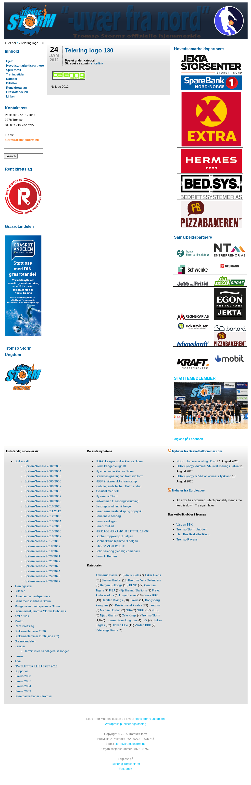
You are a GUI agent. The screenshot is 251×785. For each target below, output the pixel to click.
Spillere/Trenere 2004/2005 (43, 476)
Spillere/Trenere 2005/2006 (43, 481)
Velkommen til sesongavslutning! (117, 501)
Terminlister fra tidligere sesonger (47, 651)
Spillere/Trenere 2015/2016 (43, 531)
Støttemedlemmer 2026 (30, 631)
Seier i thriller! (105, 526)
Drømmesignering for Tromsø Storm (119, 476)
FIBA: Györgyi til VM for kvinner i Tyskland (203, 476)
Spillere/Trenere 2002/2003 (43, 466)
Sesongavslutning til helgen (114, 506)
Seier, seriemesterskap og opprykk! (119, 511)
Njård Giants (108, 615)
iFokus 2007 (23, 681)
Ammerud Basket (107, 575)
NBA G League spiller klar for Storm (119, 461)
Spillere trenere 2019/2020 (42, 551)
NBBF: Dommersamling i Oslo (196, 461)
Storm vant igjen (106, 521)
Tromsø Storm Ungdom (121, 620)
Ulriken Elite (120, 625)
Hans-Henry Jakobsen (150, 719)
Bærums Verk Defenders (144, 580)
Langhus (155, 605)
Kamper (11, 79)
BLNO (133, 585)
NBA (129, 610)
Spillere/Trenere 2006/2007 (43, 486)
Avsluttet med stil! (107, 491)
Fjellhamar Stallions (133, 590)
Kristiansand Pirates (128, 605)
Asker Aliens (153, 575)
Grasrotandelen (17, 92)
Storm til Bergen (106, 556)
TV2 (144, 620)
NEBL (155, 610)
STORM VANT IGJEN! (110, 546)
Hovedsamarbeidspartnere (25, 65)
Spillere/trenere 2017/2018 (42, 541)
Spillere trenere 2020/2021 (42, 556)
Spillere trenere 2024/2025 (42, 576)
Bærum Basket (111, 580)
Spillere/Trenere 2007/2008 (43, 491)
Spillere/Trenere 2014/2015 (43, 526)
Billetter (11, 83)
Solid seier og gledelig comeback (118, 551)
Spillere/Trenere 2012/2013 (43, 516)
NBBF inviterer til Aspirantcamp (116, 481)
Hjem (9, 61)
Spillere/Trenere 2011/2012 (43, 511)
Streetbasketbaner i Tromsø (33, 696)
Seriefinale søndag (108, 516)
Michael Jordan (110, 610)
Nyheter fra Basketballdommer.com (197, 451)
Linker (10, 96)
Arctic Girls (22, 616)
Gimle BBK (150, 595)
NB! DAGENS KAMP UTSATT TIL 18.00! (122, 531)
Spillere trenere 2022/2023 (42, 566)
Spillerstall (13, 70)
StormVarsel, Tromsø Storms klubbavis (40, 611)
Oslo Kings (129, 615)
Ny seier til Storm (107, 496)
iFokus (134, 600)
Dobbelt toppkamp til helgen (114, 536)
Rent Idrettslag (16, 87)
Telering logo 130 (89, 50)
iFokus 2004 (23, 686)
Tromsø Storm (150, 615)
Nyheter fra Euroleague (188, 490)
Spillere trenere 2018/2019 (42, 546)
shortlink (97, 63)
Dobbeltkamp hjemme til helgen (117, 541)
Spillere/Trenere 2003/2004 (43, 471)
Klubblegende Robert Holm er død (118, 486)
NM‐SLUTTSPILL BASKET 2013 (36, 666)
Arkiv (18, 661)
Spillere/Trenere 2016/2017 (43, 536)
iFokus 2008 (23, 676)
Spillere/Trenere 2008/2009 (43, 496)
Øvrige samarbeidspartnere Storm (37, 606)
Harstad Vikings (112, 600)
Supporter (21, 671)
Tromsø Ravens (187, 539)
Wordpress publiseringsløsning (125, 724)
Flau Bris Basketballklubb (193, 534)
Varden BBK (143, 625)
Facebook (125, 769)
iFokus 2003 (23, 691)
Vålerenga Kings (107, 630)
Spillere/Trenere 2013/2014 (43, 521)
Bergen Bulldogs (111, 585)
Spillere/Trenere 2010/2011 (43, 506)
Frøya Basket (128, 595)
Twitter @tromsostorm (125, 764)
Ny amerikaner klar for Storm (115, 471)
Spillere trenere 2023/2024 (42, 571)
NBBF (141, 610)
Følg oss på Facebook (188, 439)
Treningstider (15, 74)
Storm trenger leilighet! (111, 466)
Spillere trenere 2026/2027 (42, 581)
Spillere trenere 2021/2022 (42, 561)
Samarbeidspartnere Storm (33, 601)
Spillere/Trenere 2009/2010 (43, 501)
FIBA (112, 590)
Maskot (19, 621)
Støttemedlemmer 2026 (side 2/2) (37, 636)
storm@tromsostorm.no (22, 140)
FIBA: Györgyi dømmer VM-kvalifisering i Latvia (207, 466)
